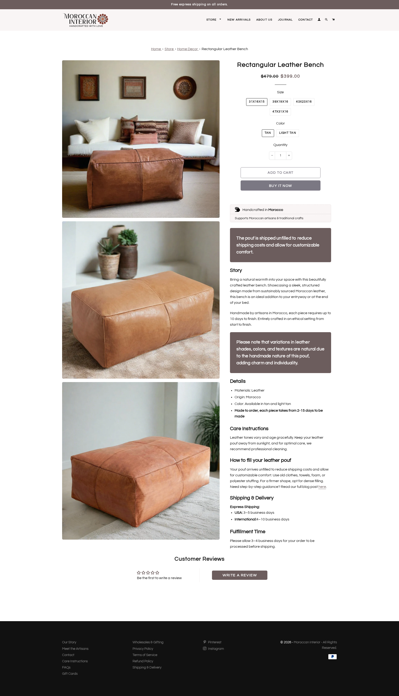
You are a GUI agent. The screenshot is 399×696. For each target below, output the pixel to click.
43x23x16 (304, 101)
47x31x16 (280, 111)
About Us (264, 19)
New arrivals (239, 19)
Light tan (287, 132)
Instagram (215, 648)
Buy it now (280, 186)
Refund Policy (143, 661)
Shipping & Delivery (147, 667)
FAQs (66, 667)
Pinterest (214, 642)
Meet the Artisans (75, 648)
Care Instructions (75, 661)
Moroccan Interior (307, 642)
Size (280, 92)
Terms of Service (145, 655)
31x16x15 (257, 101)
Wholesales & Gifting (148, 642)
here (322, 487)
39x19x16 (280, 101)
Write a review (240, 575)
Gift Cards (70, 673)
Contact (305, 19)
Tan (268, 132)
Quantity (280, 145)
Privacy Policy (143, 648)
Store (212, 19)
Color (280, 123)
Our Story (69, 642)
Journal (285, 19)
